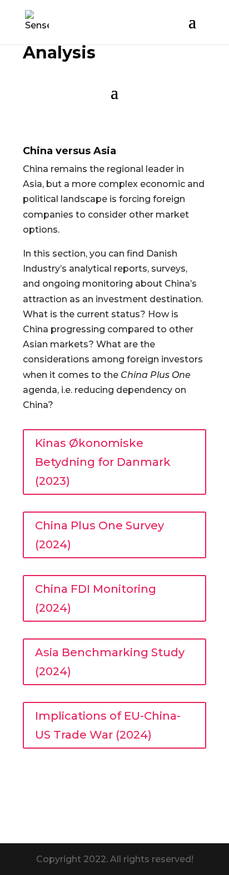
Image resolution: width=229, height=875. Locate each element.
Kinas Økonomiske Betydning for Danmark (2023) (103, 462)
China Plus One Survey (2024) (99, 535)
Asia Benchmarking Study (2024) (110, 662)
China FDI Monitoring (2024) (95, 598)
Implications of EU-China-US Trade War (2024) (108, 725)
